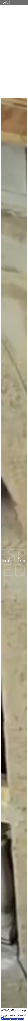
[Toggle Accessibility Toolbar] (2, 1018)
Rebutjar (13, 1018)
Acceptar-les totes (6, 1018)
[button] (26, 2)
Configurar (20, 1018)
